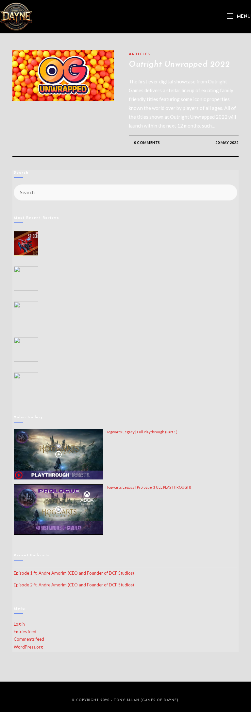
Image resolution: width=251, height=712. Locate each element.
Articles (139, 53)
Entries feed (25, 631)
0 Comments (147, 142)
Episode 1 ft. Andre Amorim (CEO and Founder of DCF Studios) (74, 573)
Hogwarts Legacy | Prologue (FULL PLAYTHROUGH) (148, 487)
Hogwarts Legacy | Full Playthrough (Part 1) (141, 432)
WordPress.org (28, 647)
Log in (19, 624)
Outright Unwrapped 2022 (179, 65)
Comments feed (29, 639)
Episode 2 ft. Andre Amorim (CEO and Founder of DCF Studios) (74, 584)
